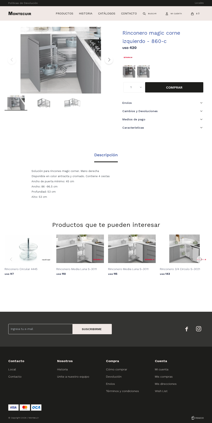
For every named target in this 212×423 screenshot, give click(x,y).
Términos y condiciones (122, 391)
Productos (64, 13)
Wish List (161, 391)
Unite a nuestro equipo (73, 376)
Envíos (110, 383)
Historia (85, 13)
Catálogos (106, 13)
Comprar (174, 87)
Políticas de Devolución (23, 3)
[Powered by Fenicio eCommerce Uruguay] (197, 418)
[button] (150, 13)
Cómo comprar (116, 369)
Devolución (114, 376)
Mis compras (164, 376)
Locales (199, 3)
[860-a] (129, 71)
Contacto (129, 13)
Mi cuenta (161, 369)
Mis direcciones (166, 383)
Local (12, 369)
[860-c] (143, 71)
